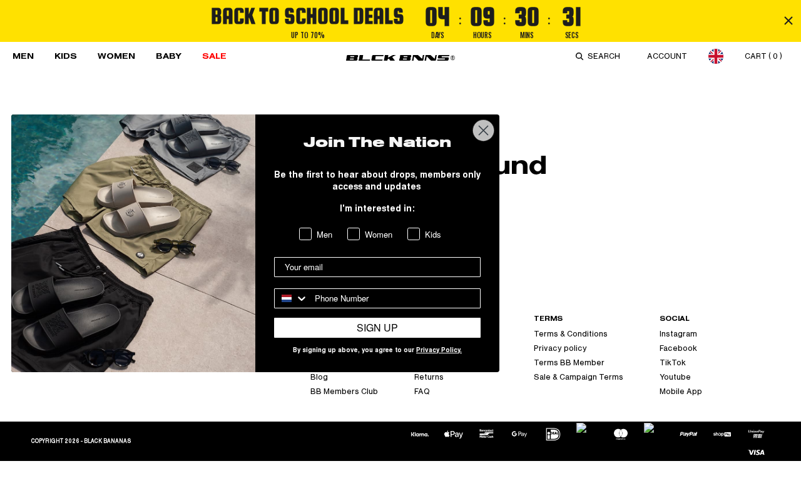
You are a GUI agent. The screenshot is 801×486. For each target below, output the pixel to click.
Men (23, 56)
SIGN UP (377, 327)
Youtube (675, 377)
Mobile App (681, 391)
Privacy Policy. (439, 351)
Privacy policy (560, 348)
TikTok (673, 362)
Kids (65, 56)
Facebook (678, 348)
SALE (214, 56)
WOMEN (116, 56)
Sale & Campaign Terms (578, 377)
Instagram (678, 334)
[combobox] (606, 56)
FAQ (422, 391)
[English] (715, 56)
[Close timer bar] (788, 21)
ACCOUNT (667, 56)
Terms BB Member (569, 362)
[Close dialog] (483, 130)
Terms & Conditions (571, 334)
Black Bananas (107, 441)
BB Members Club (344, 391)
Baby (168, 56)
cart (763, 56)
